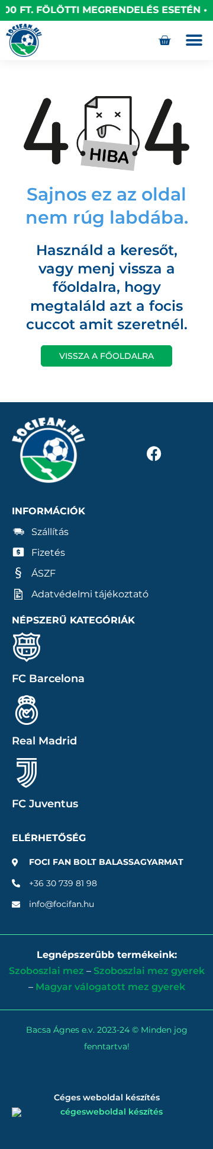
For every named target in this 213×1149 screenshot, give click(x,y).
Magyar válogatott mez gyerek (110, 986)
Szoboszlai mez (46, 970)
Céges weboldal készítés (107, 1097)
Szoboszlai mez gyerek (149, 970)
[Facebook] (154, 454)
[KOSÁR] (164, 40)
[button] (193, 40)
